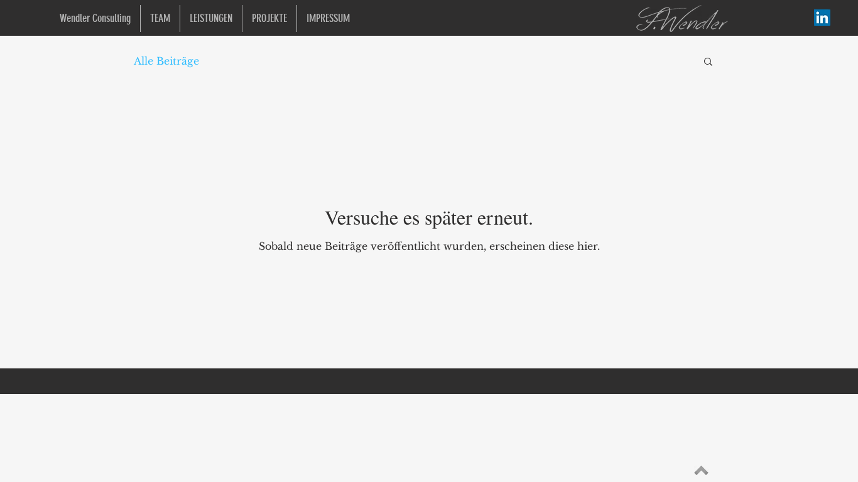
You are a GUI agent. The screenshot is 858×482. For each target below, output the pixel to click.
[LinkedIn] (822, 17)
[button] (708, 62)
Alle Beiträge (166, 61)
